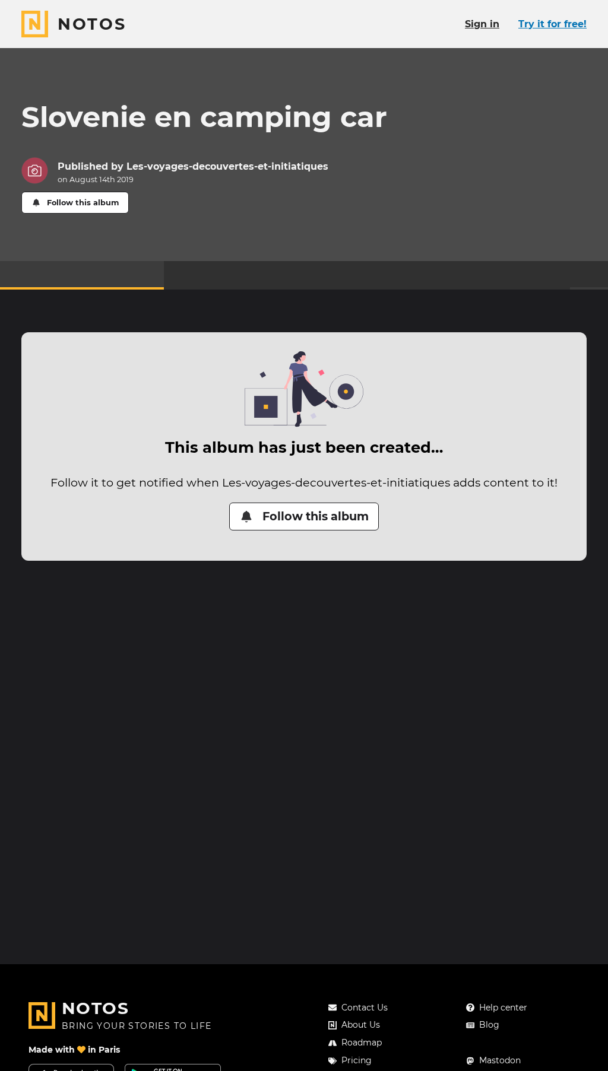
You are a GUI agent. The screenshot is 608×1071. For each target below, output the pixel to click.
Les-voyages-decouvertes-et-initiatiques (227, 166)
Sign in (482, 24)
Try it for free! (552, 24)
